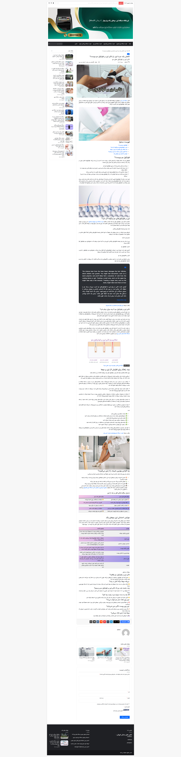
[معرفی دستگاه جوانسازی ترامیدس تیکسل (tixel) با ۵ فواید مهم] (69, 140)
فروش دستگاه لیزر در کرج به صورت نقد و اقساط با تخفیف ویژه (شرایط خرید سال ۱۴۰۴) (58, 77)
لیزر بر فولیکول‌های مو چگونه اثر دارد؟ (119, 147)
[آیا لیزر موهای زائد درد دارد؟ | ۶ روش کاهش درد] (104, 652)
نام (129, 692)
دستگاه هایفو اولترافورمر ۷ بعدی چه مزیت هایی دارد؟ (58, 145)
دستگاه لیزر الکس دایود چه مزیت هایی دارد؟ (113, 365)
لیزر (125, 51)
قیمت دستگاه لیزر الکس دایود (85, 44)
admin (126, 62)
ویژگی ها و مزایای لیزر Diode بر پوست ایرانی (86, 658)
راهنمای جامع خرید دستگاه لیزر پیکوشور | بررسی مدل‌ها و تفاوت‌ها (58, 111)
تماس (76, 44)
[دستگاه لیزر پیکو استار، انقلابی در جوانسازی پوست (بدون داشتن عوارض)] (69, 70)
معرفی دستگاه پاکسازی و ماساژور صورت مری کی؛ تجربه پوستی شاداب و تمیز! (57, 63)
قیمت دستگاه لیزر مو (97, 44)
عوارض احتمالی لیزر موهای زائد (120, 154)
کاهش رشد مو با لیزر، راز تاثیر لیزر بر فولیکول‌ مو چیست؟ (58, 132)
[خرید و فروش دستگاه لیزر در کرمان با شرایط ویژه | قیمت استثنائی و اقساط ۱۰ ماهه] (69, 84)
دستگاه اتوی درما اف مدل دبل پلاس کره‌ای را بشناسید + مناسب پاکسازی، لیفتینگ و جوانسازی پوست (122, 659)
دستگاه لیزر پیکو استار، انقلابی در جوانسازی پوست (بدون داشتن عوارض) (58, 70)
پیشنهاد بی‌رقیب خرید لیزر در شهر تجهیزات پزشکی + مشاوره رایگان (58, 56)
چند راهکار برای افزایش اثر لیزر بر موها (118, 149)
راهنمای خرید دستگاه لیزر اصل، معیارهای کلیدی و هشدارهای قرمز (58, 105)
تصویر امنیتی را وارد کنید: (118, 711)
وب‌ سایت (101, 698)
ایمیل (128, 698)
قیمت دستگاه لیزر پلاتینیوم (109, 44)
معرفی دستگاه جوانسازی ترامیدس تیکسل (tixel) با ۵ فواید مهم (58, 139)
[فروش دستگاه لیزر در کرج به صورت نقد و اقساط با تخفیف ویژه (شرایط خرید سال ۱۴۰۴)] (69, 77)
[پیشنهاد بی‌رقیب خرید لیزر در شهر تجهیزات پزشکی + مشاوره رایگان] (69, 57)
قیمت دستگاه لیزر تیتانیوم (121, 44)
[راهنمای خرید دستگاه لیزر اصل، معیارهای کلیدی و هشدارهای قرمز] (69, 105)
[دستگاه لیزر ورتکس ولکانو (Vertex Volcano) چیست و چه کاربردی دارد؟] (69, 127)
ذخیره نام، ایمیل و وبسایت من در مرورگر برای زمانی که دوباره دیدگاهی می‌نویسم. (112, 704)
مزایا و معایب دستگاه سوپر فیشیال (59, 97)
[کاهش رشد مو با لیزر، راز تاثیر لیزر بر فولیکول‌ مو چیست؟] (69, 133)
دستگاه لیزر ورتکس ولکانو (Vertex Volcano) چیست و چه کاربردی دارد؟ (57, 126)
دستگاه (123, 334)
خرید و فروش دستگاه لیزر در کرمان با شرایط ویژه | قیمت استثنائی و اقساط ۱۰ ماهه (58, 83)
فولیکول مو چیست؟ (122, 145)
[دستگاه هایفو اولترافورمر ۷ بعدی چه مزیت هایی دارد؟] (69, 146)
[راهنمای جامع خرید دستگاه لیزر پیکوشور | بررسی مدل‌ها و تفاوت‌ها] (69, 112)
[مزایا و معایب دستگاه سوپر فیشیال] (69, 99)
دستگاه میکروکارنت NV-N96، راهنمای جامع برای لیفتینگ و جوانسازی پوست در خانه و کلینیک (58, 91)
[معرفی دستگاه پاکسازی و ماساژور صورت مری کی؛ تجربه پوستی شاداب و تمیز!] (69, 63)
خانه (130, 44)
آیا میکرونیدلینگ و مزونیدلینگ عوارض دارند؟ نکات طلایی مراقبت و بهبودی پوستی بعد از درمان (58, 153)
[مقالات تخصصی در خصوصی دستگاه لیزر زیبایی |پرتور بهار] (90, 23)
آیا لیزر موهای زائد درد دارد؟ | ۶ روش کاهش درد (104, 658)
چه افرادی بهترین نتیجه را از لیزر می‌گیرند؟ (117, 152)
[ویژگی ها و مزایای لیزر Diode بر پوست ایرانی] (86, 652)
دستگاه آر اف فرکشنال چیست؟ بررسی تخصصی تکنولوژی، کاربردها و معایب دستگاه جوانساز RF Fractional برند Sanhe (57, 119)
